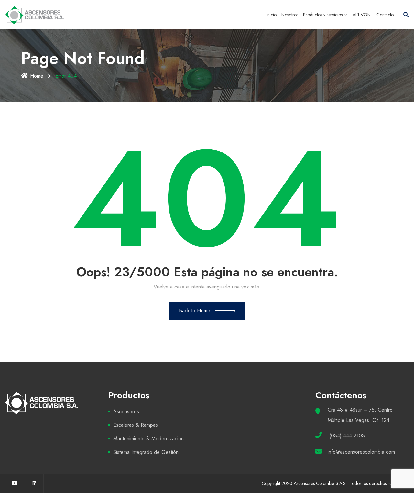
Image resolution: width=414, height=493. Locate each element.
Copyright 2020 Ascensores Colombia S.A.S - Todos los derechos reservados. (335, 483)
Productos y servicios (323, 14)
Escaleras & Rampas (135, 425)
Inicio (272, 14)
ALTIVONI (362, 14)
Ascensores (126, 411)
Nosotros (289, 14)
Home (36, 75)
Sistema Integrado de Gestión (146, 452)
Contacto (385, 14)
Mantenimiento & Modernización (148, 438)
